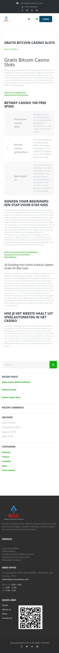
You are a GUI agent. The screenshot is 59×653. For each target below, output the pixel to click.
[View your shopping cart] (29, 21)
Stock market (8, 470)
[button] (36, 19)
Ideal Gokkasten (10, 257)
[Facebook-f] (22, 10)
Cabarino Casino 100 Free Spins (16, 95)
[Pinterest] (37, 10)
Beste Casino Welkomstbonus (16, 382)
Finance (5, 456)
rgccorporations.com (19, 642)
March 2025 (9, 422)
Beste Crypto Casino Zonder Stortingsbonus (21, 252)
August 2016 (9, 431)
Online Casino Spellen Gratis (15, 92)
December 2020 (11, 427)
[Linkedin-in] (32, 10)
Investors (6, 461)
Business (6, 452)
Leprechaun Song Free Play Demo (17, 254)
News (4, 466)
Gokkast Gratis (9, 389)
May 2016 (7, 436)
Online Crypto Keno (11, 397)
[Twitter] (27, 10)
